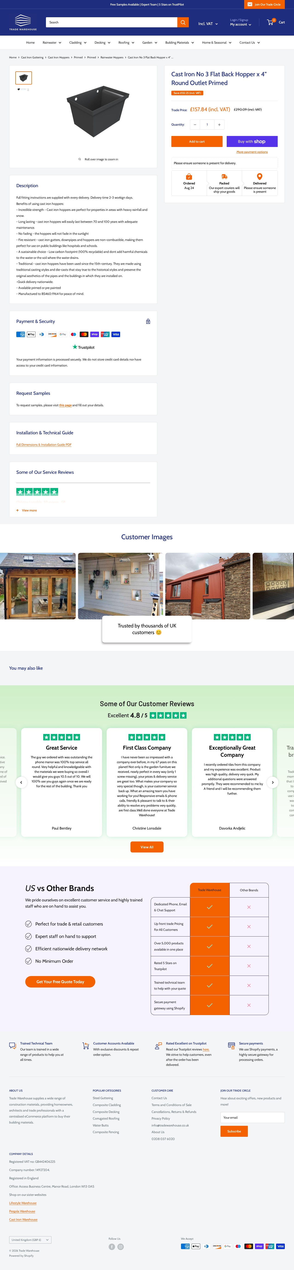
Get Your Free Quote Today (60, 981)
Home (30, 42)
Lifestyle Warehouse (23, 1203)
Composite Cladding (107, 1105)
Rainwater (49, 42)
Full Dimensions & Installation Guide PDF (43, 445)
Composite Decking (106, 1112)
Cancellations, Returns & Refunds (174, 1112)
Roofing (124, 42)
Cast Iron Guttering (32, 57)
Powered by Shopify (21, 1255)
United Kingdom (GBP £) (26, 1240)
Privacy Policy (161, 1118)
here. (206, 1049)
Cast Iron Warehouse (23, 1219)
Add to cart (197, 142)
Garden (147, 42)
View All (147, 847)
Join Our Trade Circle (268, 4)
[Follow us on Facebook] (112, 1247)
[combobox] (111, 22)
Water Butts (101, 1125)
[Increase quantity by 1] (219, 125)
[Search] (183, 22)
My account (239, 24)
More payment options (252, 152)
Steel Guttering (103, 1098)
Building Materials (177, 42)
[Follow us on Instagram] (120, 1247)
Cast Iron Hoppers (58, 57)
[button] (21, 782)
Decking (100, 42)
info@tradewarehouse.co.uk (170, 1125)
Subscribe (234, 1131)
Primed (78, 57)
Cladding (75, 42)
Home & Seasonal (214, 42)
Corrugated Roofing (106, 1118)
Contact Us (247, 42)
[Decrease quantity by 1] (195, 125)
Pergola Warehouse (22, 1211)
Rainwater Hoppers (112, 57)
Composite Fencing (106, 1132)
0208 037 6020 (163, 1139)
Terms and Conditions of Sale (172, 1105)
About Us (158, 1132)
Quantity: (177, 125)
